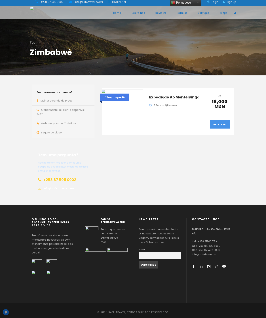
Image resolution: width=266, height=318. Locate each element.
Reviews (160, 13)
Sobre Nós (138, 13)
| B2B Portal (119, 2)
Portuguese (183, 2)
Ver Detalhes (220, 124)
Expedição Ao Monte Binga (174, 97)
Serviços (203, 13)
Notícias (182, 13)
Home (117, 13)
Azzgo (224, 13)
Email (142, 249)
